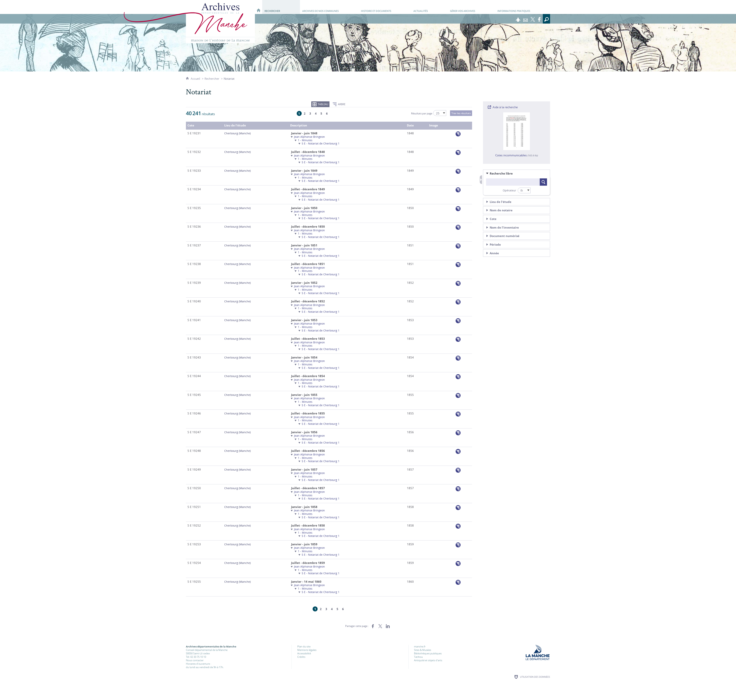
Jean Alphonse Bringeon (309, 137)
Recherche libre (501, 173)
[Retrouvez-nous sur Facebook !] (539, 19)
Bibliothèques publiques (428, 653)
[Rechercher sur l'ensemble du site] (546, 19)
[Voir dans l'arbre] (458, 133)
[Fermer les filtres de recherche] (481, 179)
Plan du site (303, 646)
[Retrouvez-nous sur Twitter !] (532, 19)
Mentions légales (306, 650)
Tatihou (418, 657)
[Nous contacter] (525, 19)
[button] (516, 173)
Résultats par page (421, 113)
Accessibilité (304, 653)
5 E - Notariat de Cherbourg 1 (320, 143)
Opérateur (509, 190)
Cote (493, 219)
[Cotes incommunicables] (516, 131)
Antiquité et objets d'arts (428, 660)
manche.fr (420, 646)
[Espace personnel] (518, 19)
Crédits (301, 657)
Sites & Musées (422, 650)
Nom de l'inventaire (504, 227)
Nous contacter (195, 660)
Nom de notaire (501, 210)
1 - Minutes (305, 140)
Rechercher (212, 78)
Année (494, 253)
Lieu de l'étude (500, 202)
